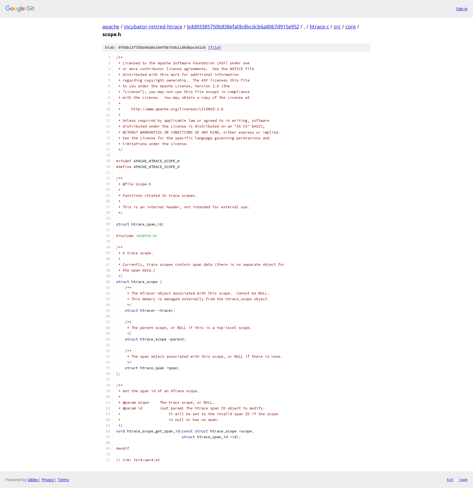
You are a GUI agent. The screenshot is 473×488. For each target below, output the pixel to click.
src (337, 26)
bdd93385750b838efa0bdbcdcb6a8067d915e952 (243, 26)
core (350, 26)
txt (450, 479)
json (463, 479)
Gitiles (33, 479)
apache (110, 26)
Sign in (462, 8)
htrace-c (319, 26)
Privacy (48, 479)
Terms (63, 479)
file (214, 47)
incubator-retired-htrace (153, 26)
